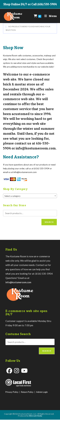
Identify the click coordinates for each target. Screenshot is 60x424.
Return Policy (27, 392)
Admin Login (42, 392)
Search (49, 222)
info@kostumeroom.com (18, 282)
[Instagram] (16, 370)
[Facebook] (9, 370)
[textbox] (30, 196)
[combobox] (30, 196)
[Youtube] (24, 370)
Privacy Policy (11, 392)
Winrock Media (35, 416)
